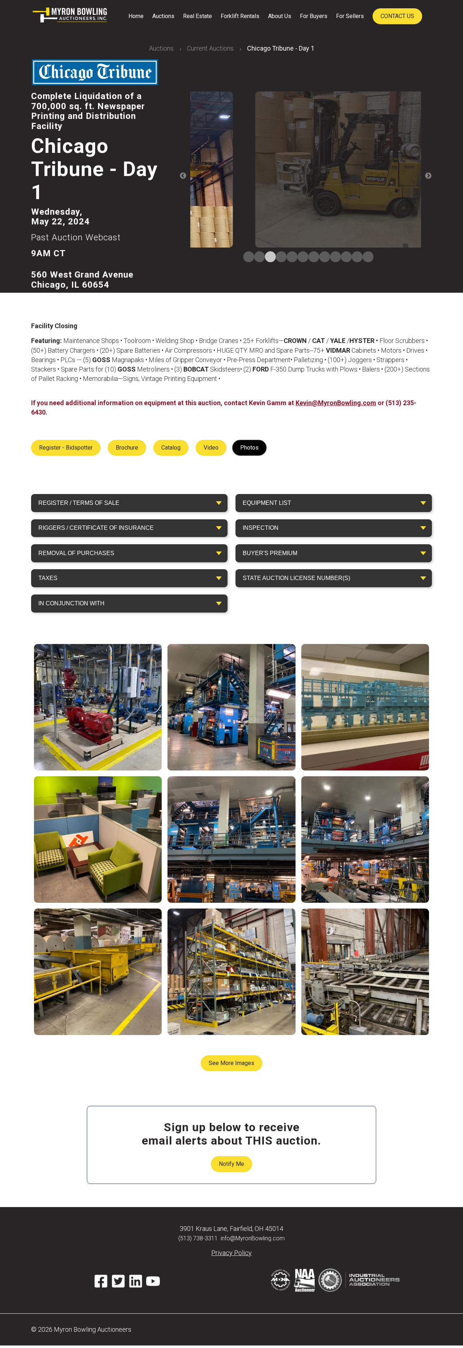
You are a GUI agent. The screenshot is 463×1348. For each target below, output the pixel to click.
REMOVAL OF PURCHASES (76, 553)
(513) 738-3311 (198, 1238)
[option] (305, 170)
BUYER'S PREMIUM (270, 553)
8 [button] (322, 257)
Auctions (161, 48)
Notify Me (231, 1163)
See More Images (231, 1063)
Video (211, 447)
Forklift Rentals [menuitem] (240, 16)
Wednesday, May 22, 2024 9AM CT (76, 232)
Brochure (127, 447)
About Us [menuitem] (279, 16)
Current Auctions (210, 48)
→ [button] (428, 176)
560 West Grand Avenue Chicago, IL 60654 (82, 280)
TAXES (48, 578)
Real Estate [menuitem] (197, 16)
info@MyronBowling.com (253, 1238)
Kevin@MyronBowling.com (336, 403)
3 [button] (267, 257)
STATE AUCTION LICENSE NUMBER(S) (296, 578)
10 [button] (343, 257)
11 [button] (354, 257)
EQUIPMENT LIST (267, 503)
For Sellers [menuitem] (350, 16)
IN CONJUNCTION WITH (71, 603)
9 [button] (332, 257)
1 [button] (246, 257)
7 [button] (311, 257)
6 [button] (300, 257)
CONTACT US (397, 16)
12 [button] (365, 257)
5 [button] (289, 257)
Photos (249, 447)
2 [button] (256, 257)
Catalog (170, 447)
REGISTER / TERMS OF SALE (78, 503)
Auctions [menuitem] (163, 16)
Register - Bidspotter (66, 447)
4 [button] (278, 257)
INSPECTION (261, 528)
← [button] (183, 176)
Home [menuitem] (136, 16)
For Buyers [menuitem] (313, 16)
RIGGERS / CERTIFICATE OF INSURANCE (96, 528)
